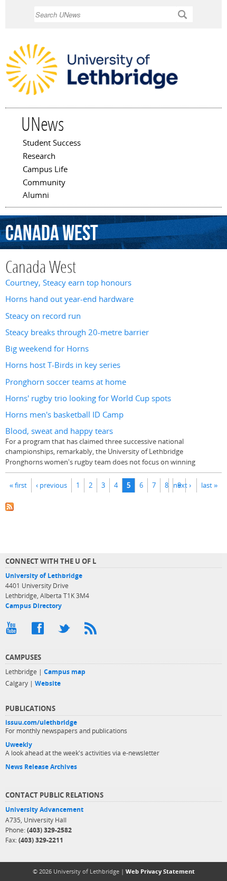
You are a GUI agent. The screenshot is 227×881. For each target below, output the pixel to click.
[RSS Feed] (92, 631)
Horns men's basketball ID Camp (64, 414)
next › (182, 485)
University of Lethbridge (43, 576)
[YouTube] (13, 631)
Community (44, 183)
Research (39, 157)
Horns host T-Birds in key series (62, 365)
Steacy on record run (43, 315)
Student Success (52, 143)
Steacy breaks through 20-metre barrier (77, 332)
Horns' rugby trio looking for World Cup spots (88, 398)
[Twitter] (66, 631)
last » (209, 485)
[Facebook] (40, 631)
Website (48, 683)
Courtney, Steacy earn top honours (68, 282)
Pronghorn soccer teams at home (65, 381)
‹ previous (51, 485)
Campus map (65, 672)
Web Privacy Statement (160, 871)
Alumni (36, 196)
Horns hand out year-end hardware (69, 299)
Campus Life (45, 170)
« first (18, 485)
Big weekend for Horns (47, 348)
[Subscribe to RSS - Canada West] (113, 505)
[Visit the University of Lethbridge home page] (91, 94)
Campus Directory (33, 606)
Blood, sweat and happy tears (59, 431)
